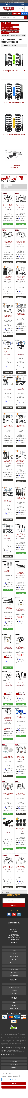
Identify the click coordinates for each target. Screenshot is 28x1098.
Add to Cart (8, 739)
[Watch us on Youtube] (14, 914)
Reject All (14, 1083)
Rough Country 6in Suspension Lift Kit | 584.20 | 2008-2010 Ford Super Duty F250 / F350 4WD (8, 868)
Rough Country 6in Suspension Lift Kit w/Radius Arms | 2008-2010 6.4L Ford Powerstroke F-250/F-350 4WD (20, 794)
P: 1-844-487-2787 (14, 927)
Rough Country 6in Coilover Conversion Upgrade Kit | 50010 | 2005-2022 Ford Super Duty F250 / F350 (8, 794)
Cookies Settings (14, 1079)
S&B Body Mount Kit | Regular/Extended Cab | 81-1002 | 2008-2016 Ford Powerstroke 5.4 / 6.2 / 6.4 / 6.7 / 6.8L (20, 830)
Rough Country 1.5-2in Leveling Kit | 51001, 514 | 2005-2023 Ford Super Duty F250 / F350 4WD (8, 758)
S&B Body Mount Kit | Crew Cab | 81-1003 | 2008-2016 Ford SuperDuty (8, 831)
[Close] (26, 1072)
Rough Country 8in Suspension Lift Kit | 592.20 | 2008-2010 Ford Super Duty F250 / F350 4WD (20, 868)
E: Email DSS (14, 931)
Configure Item (8, 775)
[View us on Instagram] (19, 914)
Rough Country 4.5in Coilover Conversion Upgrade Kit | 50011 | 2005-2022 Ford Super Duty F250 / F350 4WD (20, 758)
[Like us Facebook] (9, 914)
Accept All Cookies (14, 1087)
